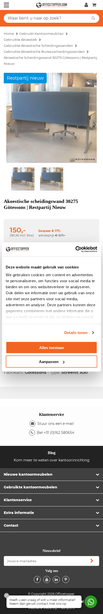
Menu (6, 5)
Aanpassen (48, 362)
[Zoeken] (93, 18)
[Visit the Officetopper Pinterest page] (65, 579)
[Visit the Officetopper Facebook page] (37, 579)
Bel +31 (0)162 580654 (55, 432)
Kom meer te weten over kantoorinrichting (52, 460)
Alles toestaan (51, 347)
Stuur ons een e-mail (56, 423)
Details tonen (76, 333)
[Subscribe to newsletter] (92, 561)
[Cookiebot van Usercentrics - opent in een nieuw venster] (75, 249)
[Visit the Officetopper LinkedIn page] (56, 579)
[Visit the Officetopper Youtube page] (46, 579)
